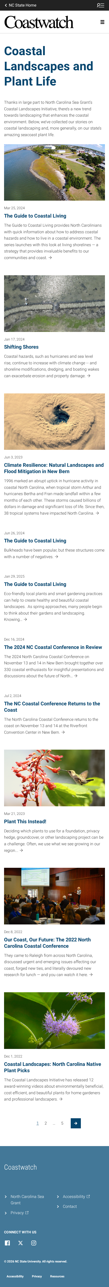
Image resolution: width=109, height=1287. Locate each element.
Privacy (37, 1276)
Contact (70, 1206)
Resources (57, 1276)
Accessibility (15, 1276)
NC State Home (22, 5)
